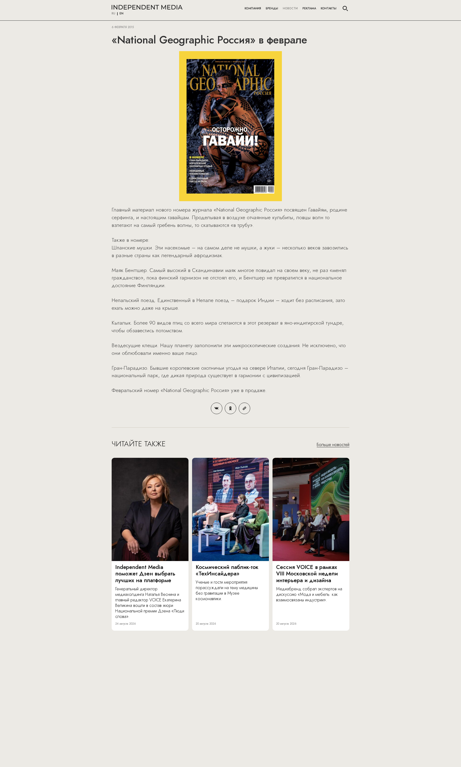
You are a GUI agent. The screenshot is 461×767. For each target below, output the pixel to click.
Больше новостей (333, 444)
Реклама (309, 8)
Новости (290, 8)
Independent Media (147, 7)
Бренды (272, 8)
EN (121, 14)
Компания (253, 8)
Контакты (328, 8)
